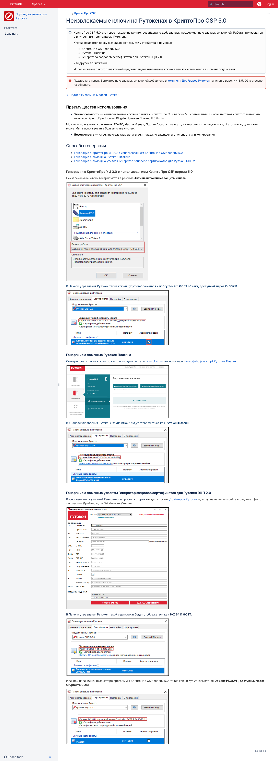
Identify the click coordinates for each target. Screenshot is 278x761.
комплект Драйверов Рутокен (188, 80)
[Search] (211, 4)
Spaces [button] (37, 4)
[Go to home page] (16, 4)
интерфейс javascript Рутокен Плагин (210, 361)
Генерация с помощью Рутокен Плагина (102, 157)
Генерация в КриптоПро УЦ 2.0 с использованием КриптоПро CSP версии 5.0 (128, 152)
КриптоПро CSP (84, 13)
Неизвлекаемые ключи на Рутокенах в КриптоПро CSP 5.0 (146, 20)
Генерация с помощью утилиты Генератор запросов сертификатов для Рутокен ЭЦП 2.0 (135, 161)
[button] (259, 4)
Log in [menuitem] (270, 4)
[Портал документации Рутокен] (9, 16)
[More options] (268, 13)
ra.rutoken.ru (154, 361)
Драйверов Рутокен (183, 499)
